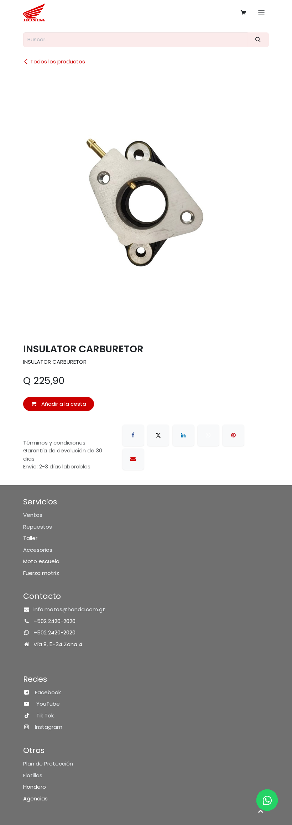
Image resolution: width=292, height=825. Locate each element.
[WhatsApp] (208, 435)
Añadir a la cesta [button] (63, 404)
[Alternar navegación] (261, 12)
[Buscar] (258, 39)
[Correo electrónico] (133, 459)
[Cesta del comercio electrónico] (243, 12)
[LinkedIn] (183, 435)
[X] (158, 435)
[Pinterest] (233, 435)
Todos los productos (57, 61)
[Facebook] (133, 435)
